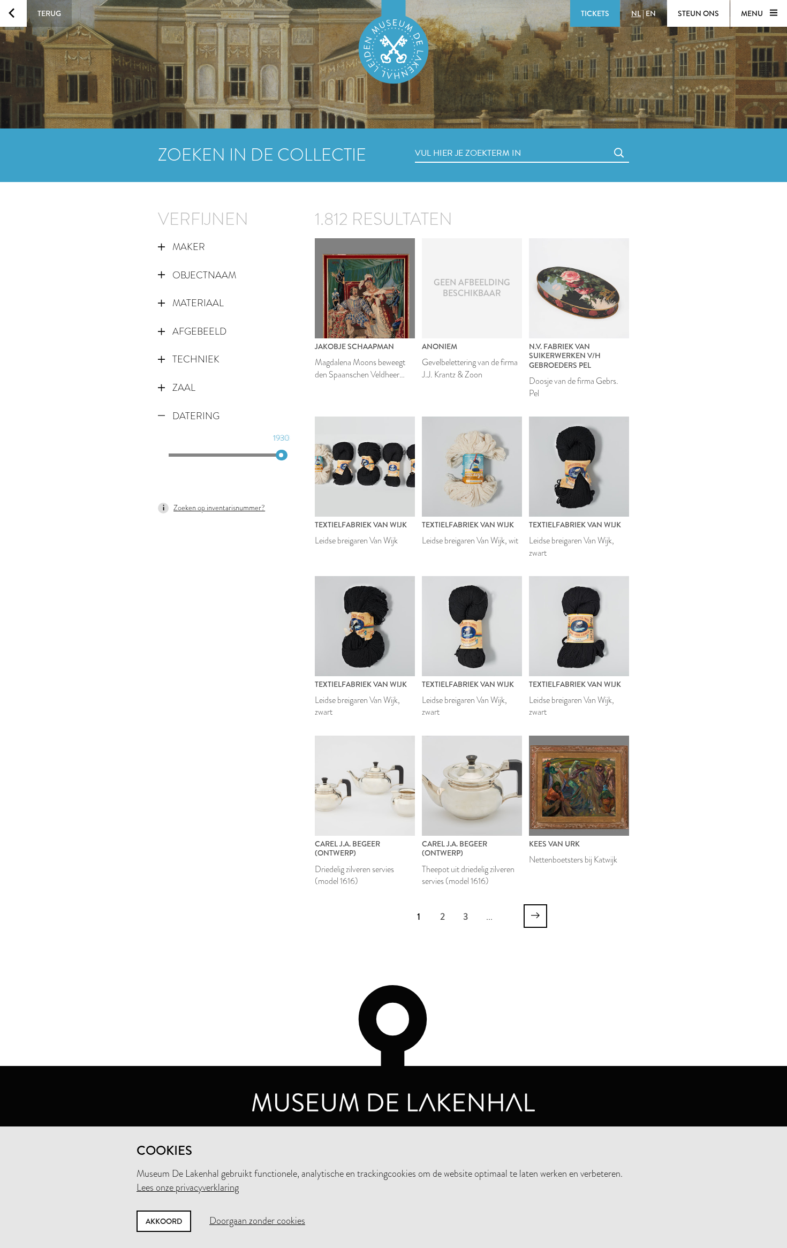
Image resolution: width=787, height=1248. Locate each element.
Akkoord (164, 1221)
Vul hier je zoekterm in (448, 141)
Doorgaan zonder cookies (257, 1221)
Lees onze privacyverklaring (188, 1187)
